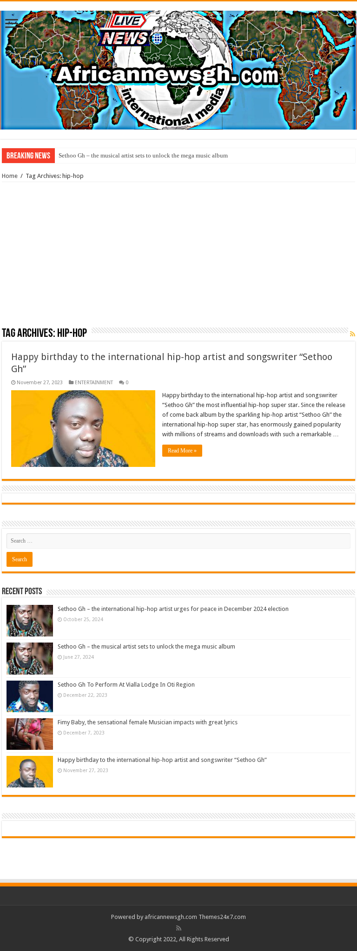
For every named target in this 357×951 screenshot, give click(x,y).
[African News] (178, 68)
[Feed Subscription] (352, 334)
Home (10, 175)
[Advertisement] (178, 258)
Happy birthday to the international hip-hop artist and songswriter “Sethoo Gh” (162, 759)
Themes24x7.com (222, 916)
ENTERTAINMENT (94, 383)
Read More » (182, 450)
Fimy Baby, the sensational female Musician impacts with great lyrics (148, 722)
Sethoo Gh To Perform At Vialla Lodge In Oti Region (126, 684)
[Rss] (178, 928)
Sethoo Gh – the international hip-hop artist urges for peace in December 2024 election (173, 608)
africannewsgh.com (171, 916)
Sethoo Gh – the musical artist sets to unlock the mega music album (143, 155)
